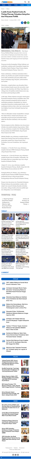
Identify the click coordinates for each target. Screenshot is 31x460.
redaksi (7, 25)
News (9, 5)
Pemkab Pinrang (6, 194)
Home (3, 5)
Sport (28, 5)
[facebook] (22, 23)
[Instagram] (18, 455)
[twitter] (25, 23)
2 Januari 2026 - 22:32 (14, 20)
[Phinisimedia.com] (7, 2)
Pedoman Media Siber (14, 449)
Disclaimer (21, 448)
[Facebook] (13, 455)
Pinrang (14, 194)
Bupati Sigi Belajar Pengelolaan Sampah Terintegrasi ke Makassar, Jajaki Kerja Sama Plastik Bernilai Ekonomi (7, 203)
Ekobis (22, 5)
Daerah (6, 20)
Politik (15, 5)
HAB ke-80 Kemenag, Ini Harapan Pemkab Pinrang (24, 201)
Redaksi (16, 448)
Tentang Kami (8, 448)
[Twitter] (15, 455)
